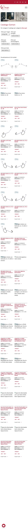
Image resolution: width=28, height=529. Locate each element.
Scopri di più (3, 88)
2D (1, 85)
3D (4, 85)
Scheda (2, 83)
